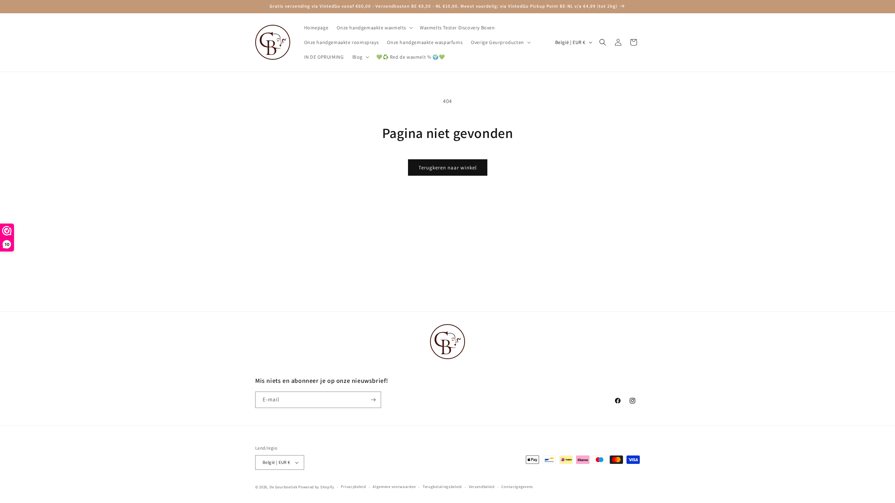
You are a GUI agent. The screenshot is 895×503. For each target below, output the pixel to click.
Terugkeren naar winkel (447, 167)
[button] (374, 27)
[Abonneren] (373, 400)
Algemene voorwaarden (394, 486)
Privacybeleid (353, 486)
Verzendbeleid (482, 486)
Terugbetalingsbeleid (442, 486)
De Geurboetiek (284, 486)
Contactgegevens (517, 486)
